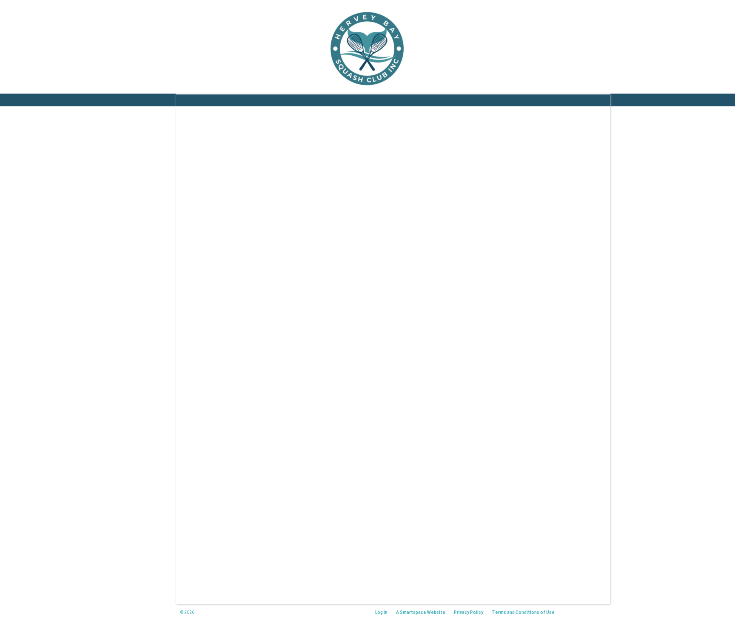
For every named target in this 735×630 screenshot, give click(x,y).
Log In (381, 612)
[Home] (367, 48)
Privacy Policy (468, 612)
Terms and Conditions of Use (523, 612)
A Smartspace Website (420, 612)
